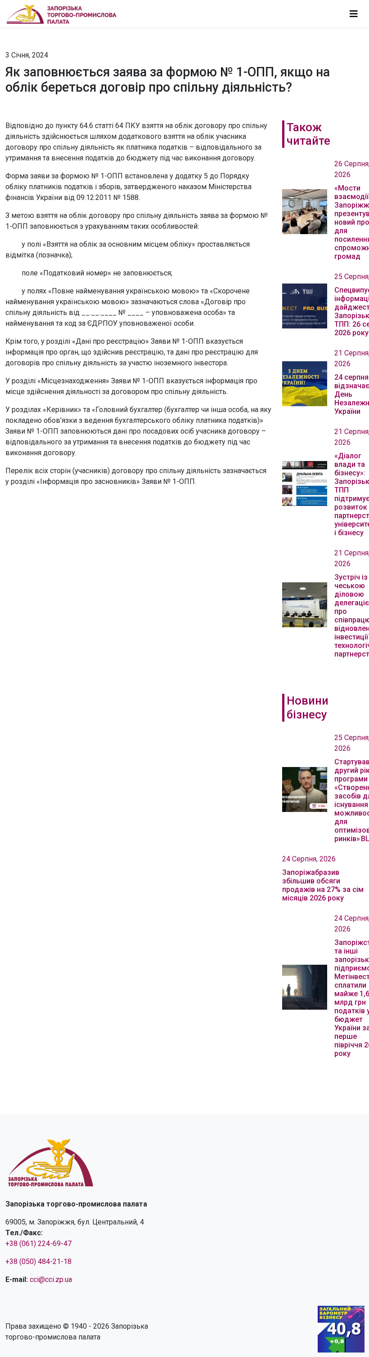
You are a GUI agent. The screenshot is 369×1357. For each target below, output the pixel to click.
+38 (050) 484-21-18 (38, 1261)
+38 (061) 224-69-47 (38, 1243)
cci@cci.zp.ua (51, 1279)
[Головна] (65, 14)
